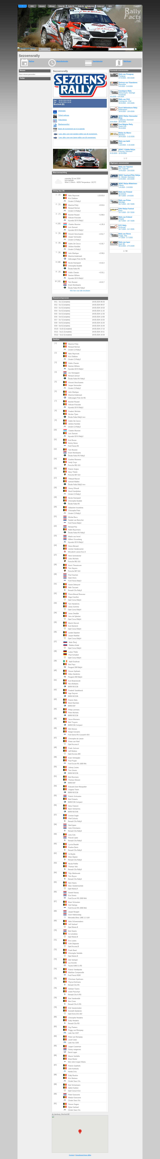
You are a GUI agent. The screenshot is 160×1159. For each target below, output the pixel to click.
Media (70, 49)
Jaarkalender (98, 61)
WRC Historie (58, 49)
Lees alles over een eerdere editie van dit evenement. (78, 134)
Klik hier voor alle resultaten (80, 291)
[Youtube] (71, 143)
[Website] (76, 143)
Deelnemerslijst (63, 124)
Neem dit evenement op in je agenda (71, 129)
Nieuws (33, 49)
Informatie (62, 111)
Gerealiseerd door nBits (83, 1155)
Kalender (44, 49)
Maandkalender (62, 61)
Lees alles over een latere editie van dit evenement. (77, 137)
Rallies (31, 61)
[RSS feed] (56, 143)
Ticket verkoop (63, 115)
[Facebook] (66, 143)
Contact (71, 1155)
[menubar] (46, 49)
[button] (80, 1131)
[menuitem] (23, 49)
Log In (137, 6)
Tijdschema (62, 120)
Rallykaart (127, 61)
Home (23, 49)
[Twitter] (61, 143)
